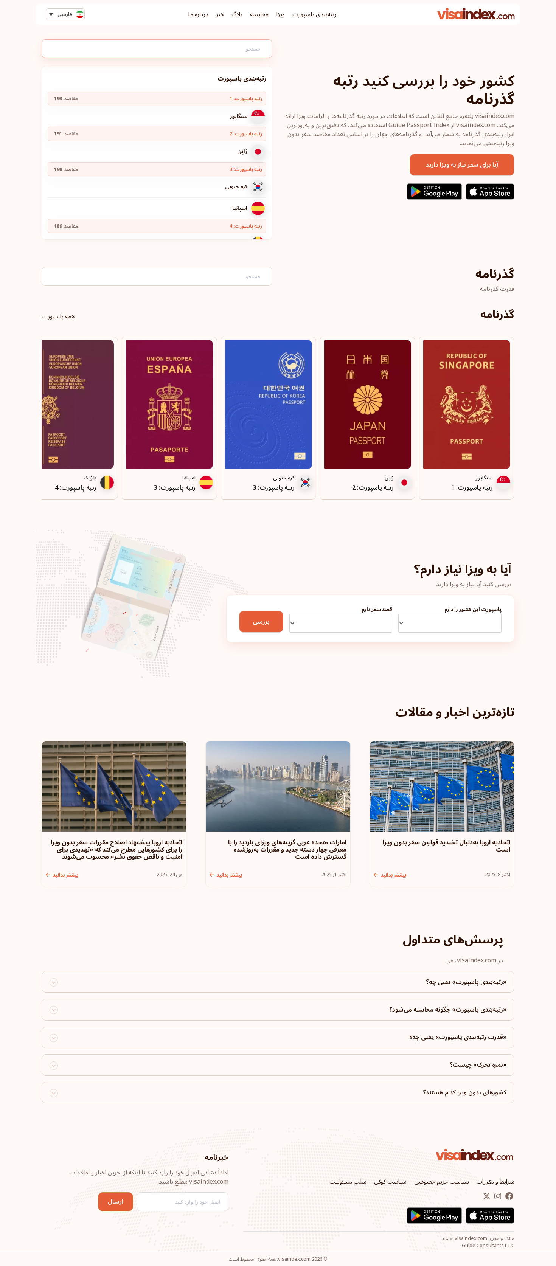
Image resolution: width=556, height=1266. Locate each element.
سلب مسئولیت (348, 1182)
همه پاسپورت (58, 316)
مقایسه (259, 14)
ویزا (280, 14)
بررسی (261, 621)
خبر (220, 14)
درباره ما (198, 14)
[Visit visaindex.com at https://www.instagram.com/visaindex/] (497, 1196)
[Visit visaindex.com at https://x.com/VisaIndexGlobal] (487, 1196)
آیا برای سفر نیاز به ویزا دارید (462, 164)
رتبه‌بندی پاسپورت (314, 14)
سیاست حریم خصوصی (441, 1182)
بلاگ (236, 14)
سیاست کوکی (390, 1182)
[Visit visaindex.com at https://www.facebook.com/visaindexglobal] (508, 1196)
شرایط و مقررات (495, 1182)
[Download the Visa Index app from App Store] (490, 191)
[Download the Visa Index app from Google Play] (434, 191)
